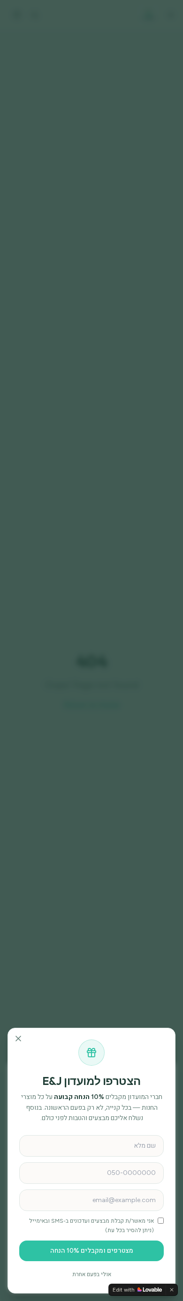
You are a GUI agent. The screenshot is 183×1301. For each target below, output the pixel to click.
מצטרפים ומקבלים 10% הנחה (91, 1251)
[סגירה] (18, 1038)
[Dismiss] (171, 1289)
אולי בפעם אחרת (91, 1274)
